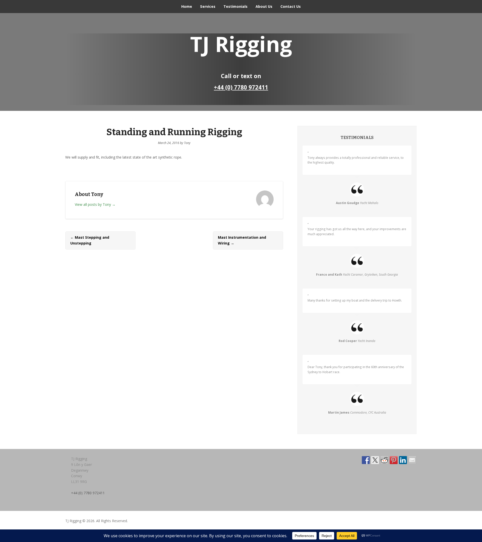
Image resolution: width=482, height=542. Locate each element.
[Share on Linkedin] (403, 460)
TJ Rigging (241, 43)
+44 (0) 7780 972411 (241, 87)
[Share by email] (412, 460)
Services (207, 6)
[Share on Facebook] (366, 460)
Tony (187, 143)
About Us (264, 6)
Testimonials (235, 6)
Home (186, 6)
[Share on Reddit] (384, 460)
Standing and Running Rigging (174, 132)
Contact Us (290, 6)
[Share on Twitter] (375, 460)
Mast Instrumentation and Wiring (242, 240)
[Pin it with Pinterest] (394, 460)
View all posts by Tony (95, 204)
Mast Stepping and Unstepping (89, 240)
